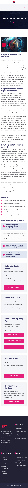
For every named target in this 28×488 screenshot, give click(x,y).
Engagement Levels (19, 435)
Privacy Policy (20, 463)
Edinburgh (19, 93)
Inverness (18, 95)
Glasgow (3, 95)
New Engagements (14, 402)
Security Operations (5, 472)
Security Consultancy (5, 467)
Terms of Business (21, 465)
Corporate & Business (14, 341)
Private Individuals (14, 334)
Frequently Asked (21, 438)
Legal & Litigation (14, 347)
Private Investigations (6, 463)
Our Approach (14, 375)
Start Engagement (14, 287)
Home (7, 22)
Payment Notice (20, 460)
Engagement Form (21, 431)
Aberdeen (9, 95)
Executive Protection (5, 458)
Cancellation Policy (21, 457)
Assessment (19, 428)
